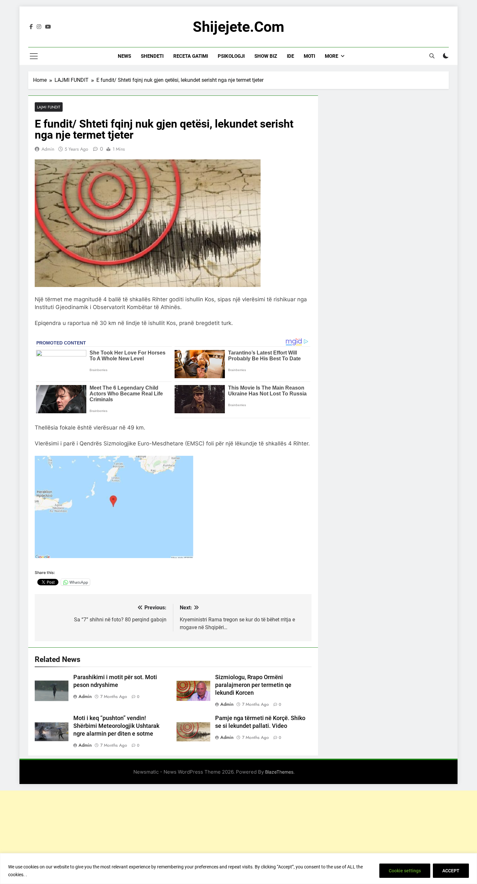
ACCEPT (450, 870)
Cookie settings (405, 870)
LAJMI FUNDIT (48, 107)
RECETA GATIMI (190, 56)
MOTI (309, 56)
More (331, 56)
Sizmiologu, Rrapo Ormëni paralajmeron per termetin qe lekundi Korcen (253, 685)
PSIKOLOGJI (231, 56)
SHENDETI (152, 56)
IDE (290, 56)
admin (48, 149)
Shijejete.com (238, 26)
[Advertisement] (238, 836)
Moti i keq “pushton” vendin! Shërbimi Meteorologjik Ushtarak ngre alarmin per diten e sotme (116, 726)
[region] (238, 868)
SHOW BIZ (265, 56)
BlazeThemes (279, 772)
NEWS (124, 56)
